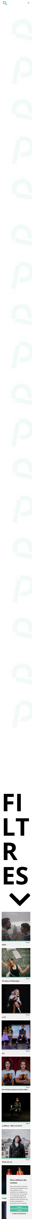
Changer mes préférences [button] (19, 1213)
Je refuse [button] (19, 1210)
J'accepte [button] (19, 1207)
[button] (28, 3)
